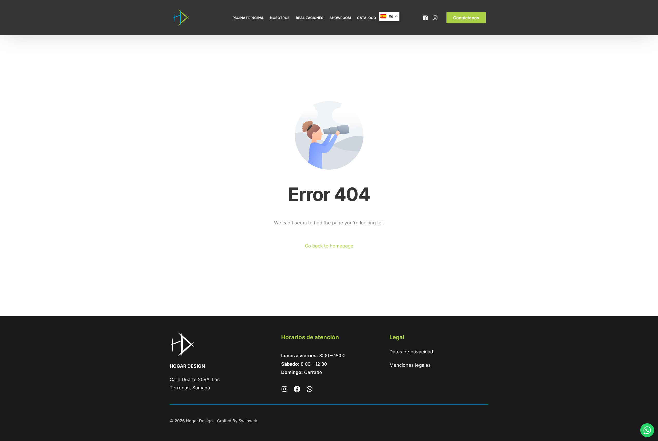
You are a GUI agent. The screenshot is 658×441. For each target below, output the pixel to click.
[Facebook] (425, 17)
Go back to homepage (329, 246)
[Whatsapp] (309, 389)
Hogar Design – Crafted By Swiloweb (221, 420)
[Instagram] (435, 17)
